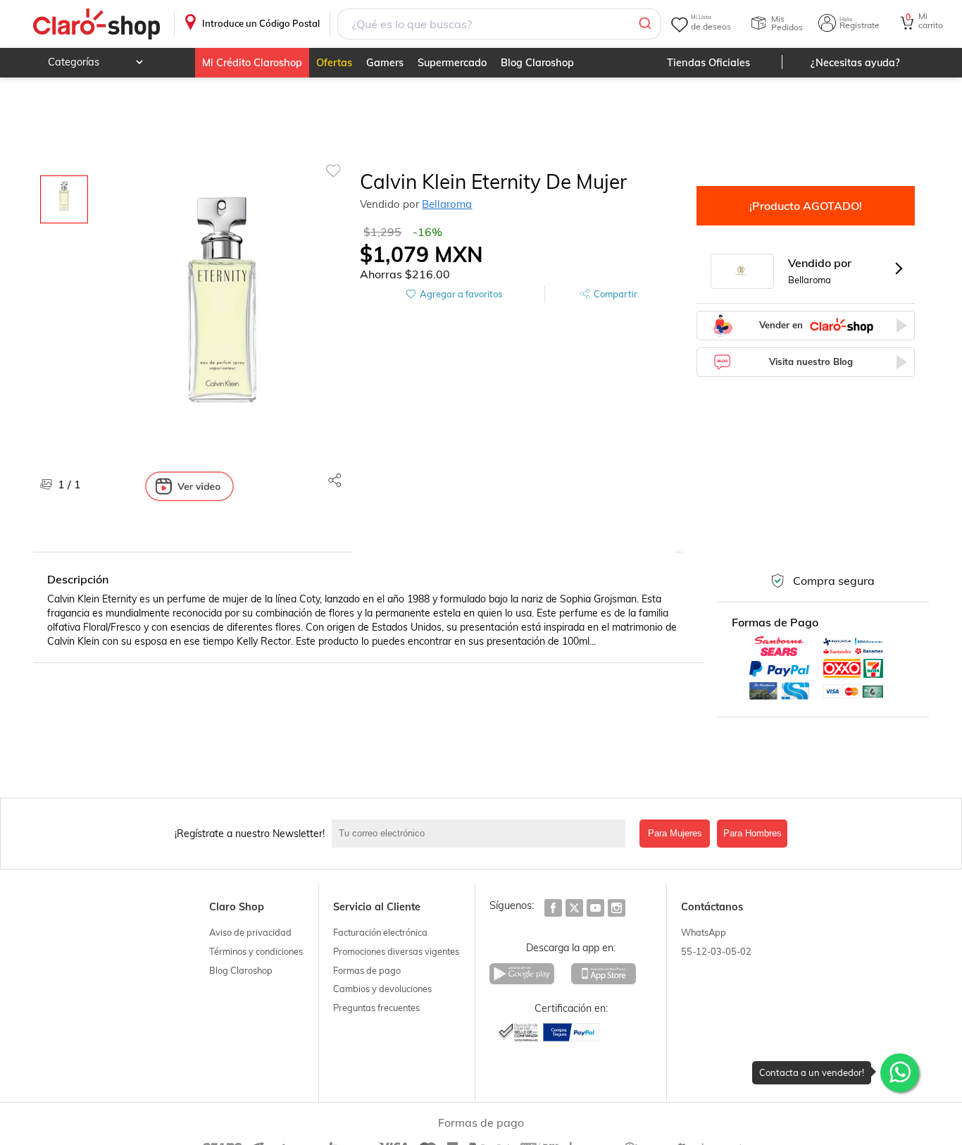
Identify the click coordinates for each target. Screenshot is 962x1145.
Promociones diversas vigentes (396, 951)
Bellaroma (447, 204)
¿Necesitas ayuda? (855, 62)
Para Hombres (752, 833)
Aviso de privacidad (250, 932)
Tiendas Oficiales (708, 62)
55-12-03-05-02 (716, 951)
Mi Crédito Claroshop (252, 62)
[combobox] (499, 23)
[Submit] (644, 24)
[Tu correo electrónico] (482, 833)
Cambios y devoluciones (382, 988)
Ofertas (334, 62)
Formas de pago (367, 970)
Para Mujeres (675, 833)
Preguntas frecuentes (376, 1007)
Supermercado (452, 62)
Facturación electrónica (380, 932)
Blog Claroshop (537, 62)
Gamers (385, 62)
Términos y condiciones (256, 951)
